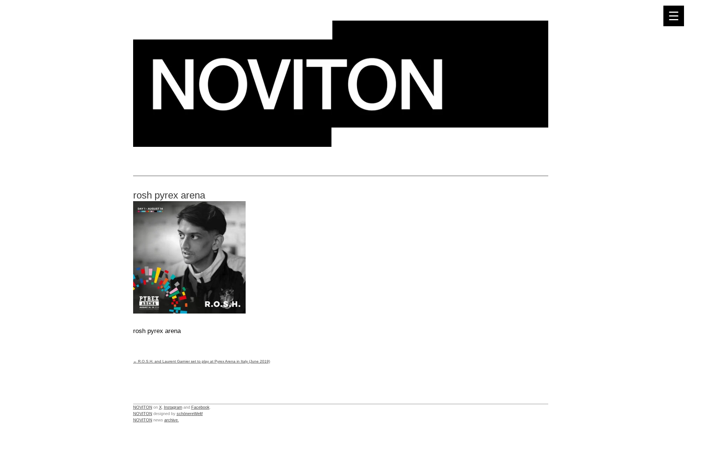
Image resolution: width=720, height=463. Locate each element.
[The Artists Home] (340, 144)
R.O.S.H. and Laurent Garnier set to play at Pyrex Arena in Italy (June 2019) (201, 361)
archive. (171, 420)
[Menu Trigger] (673, 16)
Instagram (173, 407)
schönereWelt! (190, 413)
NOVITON (142, 407)
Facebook (200, 407)
